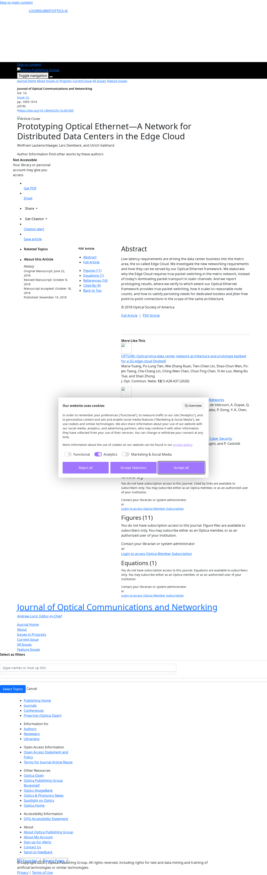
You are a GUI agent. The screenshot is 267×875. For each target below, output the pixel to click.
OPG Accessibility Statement (46, 818)
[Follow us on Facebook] (19, 857)
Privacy (22, 872)
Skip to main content (16, 2)
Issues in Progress (59, 81)
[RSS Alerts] (22, 857)
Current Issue (82, 81)
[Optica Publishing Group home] (38, 69)
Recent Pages (54, 860)
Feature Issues (117, 81)
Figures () (92, 270)
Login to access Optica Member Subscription (152, 509)
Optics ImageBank (38, 790)
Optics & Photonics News (44, 795)
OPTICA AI (60, 11)
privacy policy (182, 445)
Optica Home (34, 805)
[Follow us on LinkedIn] (21, 857)
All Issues (99, 81)
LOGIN (34, 11)
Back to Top (92, 290)
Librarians (32, 739)
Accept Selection (133, 467)
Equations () (93, 275)
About (41, 81)
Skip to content (29, 64)
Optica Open (34, 775)
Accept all (181, 467)
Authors (30, 729)
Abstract (90, 257)
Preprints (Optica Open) (43, 715)
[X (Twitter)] (18, 857)
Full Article (91, 262)
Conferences (34, 710)
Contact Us (32, 847)
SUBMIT (45, 11)
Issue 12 (23, 97)
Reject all (86, 467)
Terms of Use (42, 872)
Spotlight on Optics (39, 800)
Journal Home (26, 81)
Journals (30, 705)
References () (95, 280)
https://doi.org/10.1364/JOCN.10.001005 (46, 110)
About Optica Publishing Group (48, 832)
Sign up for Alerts (37, 842)
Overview (195, 406)
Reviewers (32, 734)
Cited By (92, 285)
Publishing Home (37, 700)
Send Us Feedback (38, 852)
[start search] (23, 12)
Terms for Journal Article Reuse (48, 762)
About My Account (38, 837)
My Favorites (27, 860)
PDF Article (86, 249)
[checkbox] (76, 454)
